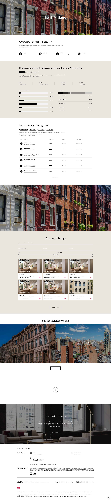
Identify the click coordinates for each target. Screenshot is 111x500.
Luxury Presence (44, 482)
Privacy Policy (69, 482)
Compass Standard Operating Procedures (47, 464)
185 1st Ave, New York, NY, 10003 (29, 144)
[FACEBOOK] (77, 482)
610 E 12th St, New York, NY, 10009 (29, 155)
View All (55, 368)
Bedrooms (71, 248)
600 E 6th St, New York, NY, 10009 (29, 149)
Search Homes (55, 307)
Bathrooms (45, 248)
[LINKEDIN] (84, 482)
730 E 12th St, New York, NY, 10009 (29, 166)
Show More (55, 177)
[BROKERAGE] (93, 482)
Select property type (22, 248)
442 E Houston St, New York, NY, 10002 (30, 172)
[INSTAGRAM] (80, 482)
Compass (57, 467)
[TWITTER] (87, 482)
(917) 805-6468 (77, 454)
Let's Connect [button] (55, 432)
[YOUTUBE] (90, 482)
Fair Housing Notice (34, 464)
